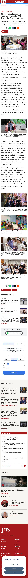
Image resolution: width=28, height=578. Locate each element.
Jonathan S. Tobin (13, 505)
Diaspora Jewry (6, 290)
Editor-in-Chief (12, 500)
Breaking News (7, 433)
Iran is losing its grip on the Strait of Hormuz (12, 490)
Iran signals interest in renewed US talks (14, 448)
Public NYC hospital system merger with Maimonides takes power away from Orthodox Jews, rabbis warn (9, 391)
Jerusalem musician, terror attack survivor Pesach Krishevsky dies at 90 (14, 444)
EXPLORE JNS (6, 383)
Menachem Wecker (5, 418)
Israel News (3, 298)
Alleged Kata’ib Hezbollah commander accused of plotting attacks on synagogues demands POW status (10, 425)
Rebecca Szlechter (5, 405)
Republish (4, 31)
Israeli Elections (18, 5)
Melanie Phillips (13, 515)
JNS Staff (3, 304)
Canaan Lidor (4, 323)
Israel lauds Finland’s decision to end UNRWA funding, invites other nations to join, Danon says (10, 401)
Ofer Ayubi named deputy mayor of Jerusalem (12, 453)
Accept (14, 568)
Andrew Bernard (5, 428)
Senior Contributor (13, 511)
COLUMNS (5, 496)
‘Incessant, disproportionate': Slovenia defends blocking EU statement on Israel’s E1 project (10, 320)
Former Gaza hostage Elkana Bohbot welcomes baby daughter (13, 438)
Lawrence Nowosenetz (6, 313)
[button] (7, 28)
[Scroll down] (25, 466)
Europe (14, 290)
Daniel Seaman (4, 493)
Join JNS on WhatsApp (15, 333)
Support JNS (19, 1)
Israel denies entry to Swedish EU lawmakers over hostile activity (10, 302)
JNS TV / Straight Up (5, 488)
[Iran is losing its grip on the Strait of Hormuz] (14, 481)
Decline (14, 572)
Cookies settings (14, 564)
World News (3, 317)
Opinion (2, 308)
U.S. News (3, 387)
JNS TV (4, 472)
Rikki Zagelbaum (4, 394)
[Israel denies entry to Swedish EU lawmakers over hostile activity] (23, 301)
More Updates (6, 466)
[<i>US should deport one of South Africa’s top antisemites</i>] (23, 311)
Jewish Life (9, 11)
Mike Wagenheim (13, 405)
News (2, 11)
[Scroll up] (22, 466)
